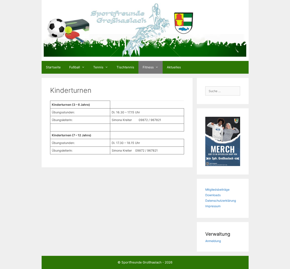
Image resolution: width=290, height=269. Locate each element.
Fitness (148, 67)
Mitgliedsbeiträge (217, 189)
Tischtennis (125, 67)
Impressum (213, 206)
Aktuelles (174, 67)
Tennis (98, 67)
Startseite (53, 67)
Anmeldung (213, 241)
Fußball (74, 67)
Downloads (213, 195)
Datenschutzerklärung (220, 200)
